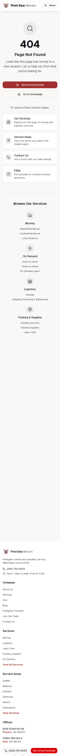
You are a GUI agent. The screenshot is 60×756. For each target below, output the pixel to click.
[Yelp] (23, 24)
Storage (30, 294)
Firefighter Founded (13, 610)
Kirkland (7, 691)
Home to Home (30, 266)
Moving (6, 637)
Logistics (7, 643)
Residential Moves (30, 228)
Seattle (6, 680)
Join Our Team (10, 616)
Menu (52, 5)
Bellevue (7, 686)
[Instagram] (11, 24)
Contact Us (9, 621)
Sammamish (9, 707)
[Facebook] (5, 24)
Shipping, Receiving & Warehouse (30, 299)
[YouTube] (17, 24)
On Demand (9, 659)
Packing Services (30, 322)
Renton (6, 702)
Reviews (7, 594)
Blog (5, 605)
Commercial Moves (30, 233)
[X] (29, 24)
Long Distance (30, 238)
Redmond (8, 696)
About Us (8, 589)
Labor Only (30, 332)
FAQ (5, 600)
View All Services (13, 664)
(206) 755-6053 (18, 750)
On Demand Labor (30, 271)
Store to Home (30, 261)
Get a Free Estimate (44, 750)
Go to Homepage (32, 94)
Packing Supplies (30, 327)
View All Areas (11, 713)
